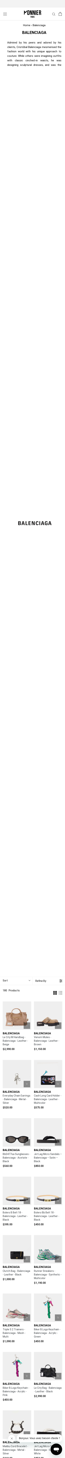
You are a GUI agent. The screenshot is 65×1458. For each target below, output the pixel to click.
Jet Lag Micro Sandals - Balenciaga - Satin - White (47, 1450)
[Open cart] (60, 14)
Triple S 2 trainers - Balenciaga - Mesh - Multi (14, 1333)
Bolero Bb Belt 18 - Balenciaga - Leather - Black (46, 1216)
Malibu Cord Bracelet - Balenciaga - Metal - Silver (15, 1450)
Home (26, 25)
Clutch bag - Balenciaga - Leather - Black (16, 1273)
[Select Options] (58, 1025)
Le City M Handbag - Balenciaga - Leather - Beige (15, 1041)
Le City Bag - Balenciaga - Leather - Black (48, 1389)
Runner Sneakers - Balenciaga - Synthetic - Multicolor (48, 1275)
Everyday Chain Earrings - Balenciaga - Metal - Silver (16, 1099)
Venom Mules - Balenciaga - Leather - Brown (46, 1041)
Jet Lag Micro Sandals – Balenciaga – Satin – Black (48, 1158)
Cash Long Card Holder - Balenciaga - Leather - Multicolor (47, 1099)
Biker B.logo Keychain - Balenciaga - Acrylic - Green (47, 1333)
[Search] (53, 14)
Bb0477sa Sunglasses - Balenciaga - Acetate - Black (16, 1158)
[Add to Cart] (27, 1025)
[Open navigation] (5, 14)
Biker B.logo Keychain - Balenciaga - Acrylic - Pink (16, 1391)
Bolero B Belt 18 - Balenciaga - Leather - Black (15, 1216)
